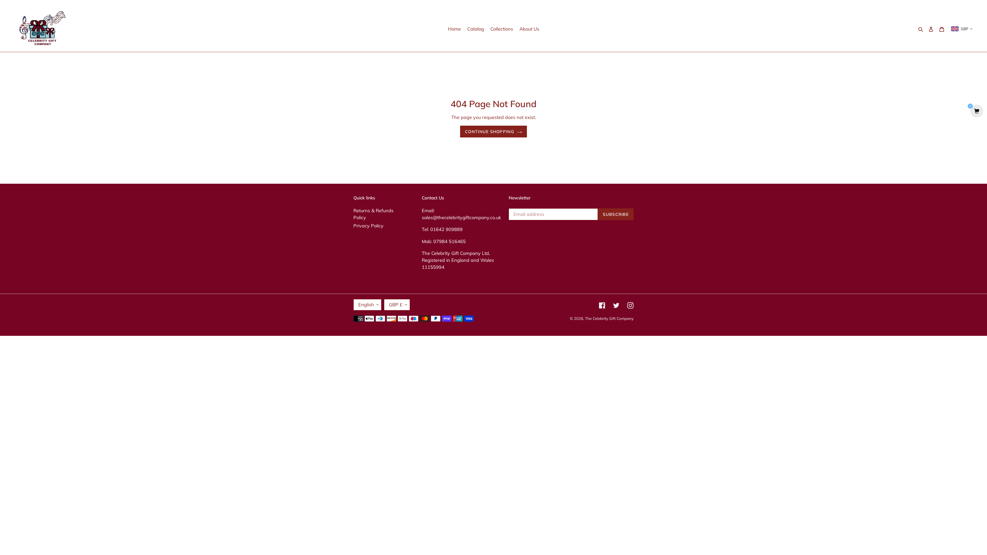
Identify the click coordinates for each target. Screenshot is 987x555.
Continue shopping (489, 131)
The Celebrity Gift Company (609, 318)
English (366, 305)
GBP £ (396, 305)
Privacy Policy (368, 226)
